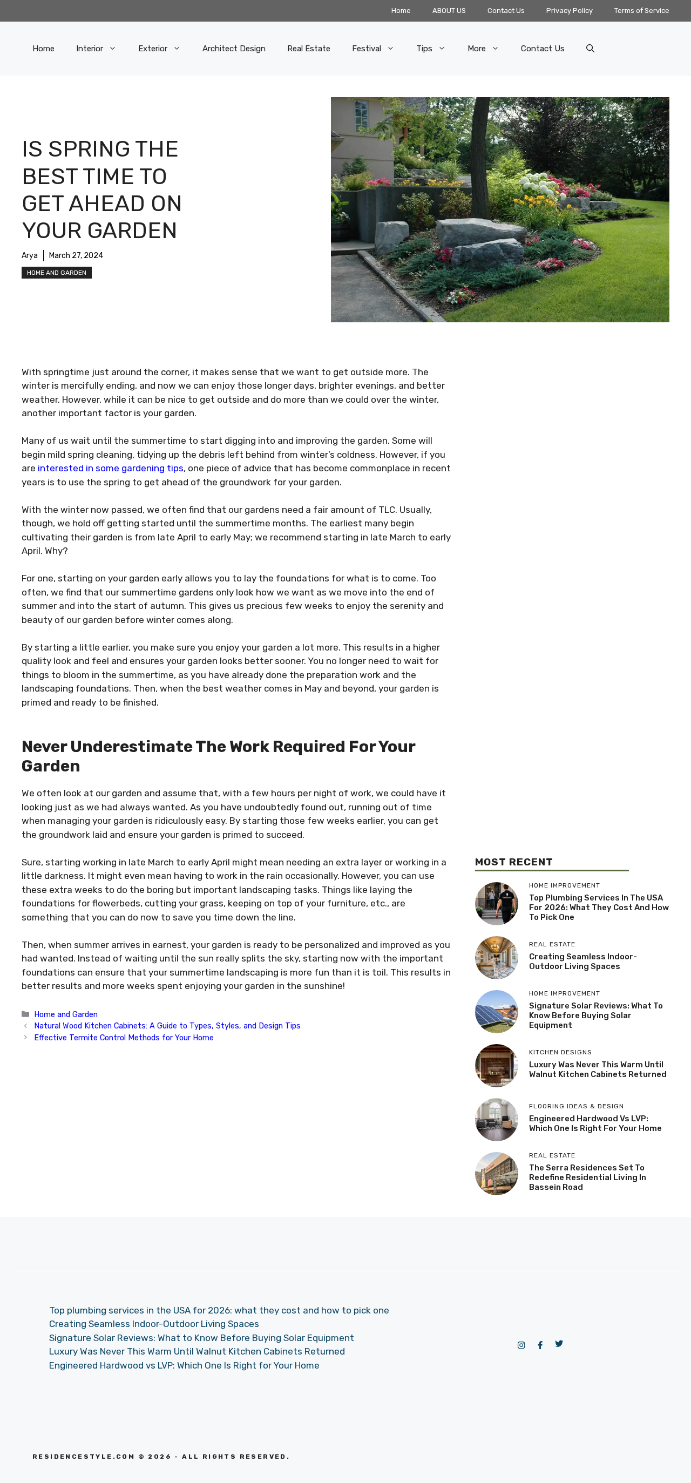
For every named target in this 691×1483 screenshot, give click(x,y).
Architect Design (234, 48)
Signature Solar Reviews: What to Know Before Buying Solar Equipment (596, 1015)
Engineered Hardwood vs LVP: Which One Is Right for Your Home (595, 1123)
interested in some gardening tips (110, 468)
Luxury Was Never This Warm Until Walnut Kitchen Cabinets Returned (598, 1069)
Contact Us (506, 10)
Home (401, 10)
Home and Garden (56, 272)
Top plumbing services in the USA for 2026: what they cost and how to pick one (599, 907)
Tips (424, 48)
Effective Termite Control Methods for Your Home (124, 1037)
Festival (366, 48)
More (477, 48)
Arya (30, 255)
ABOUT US (449, 10)
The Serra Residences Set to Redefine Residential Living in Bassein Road (587, 1177)
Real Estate (308, 48)
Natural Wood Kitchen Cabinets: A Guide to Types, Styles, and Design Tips (167, 1026)
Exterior (152, 48)
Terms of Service (641, 10)
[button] (590, 48)
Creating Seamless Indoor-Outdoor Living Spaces (583, 961)
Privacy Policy (569, 10)
